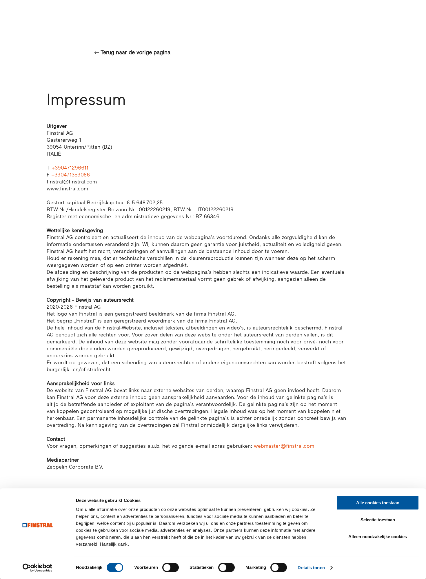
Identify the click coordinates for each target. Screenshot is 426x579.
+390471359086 (70, 175)
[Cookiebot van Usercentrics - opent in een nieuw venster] (37, 567)
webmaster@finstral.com (284, 446)
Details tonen (311, 567)
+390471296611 (70, 168)
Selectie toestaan (378, 519)
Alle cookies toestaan (377, 502)
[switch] (170, 567)
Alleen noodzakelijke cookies (377, 536)
